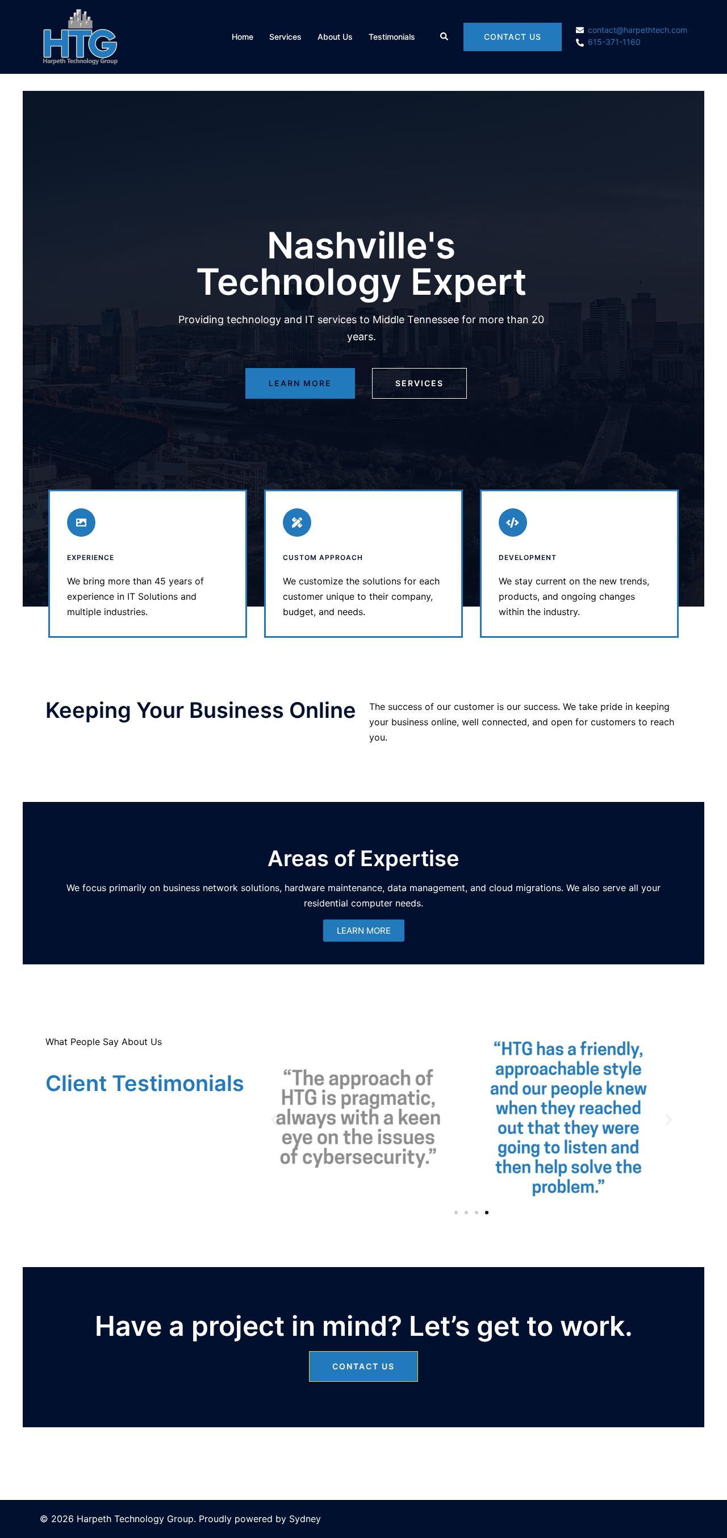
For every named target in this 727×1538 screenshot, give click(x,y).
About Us (335, 36)
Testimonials (392, 36)
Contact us (512, 36)
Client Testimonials (144, 1083)
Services (285, 36)
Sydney (305, 1518)
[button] (444, 36)
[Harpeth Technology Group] (80, 35)
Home (242, 36)
